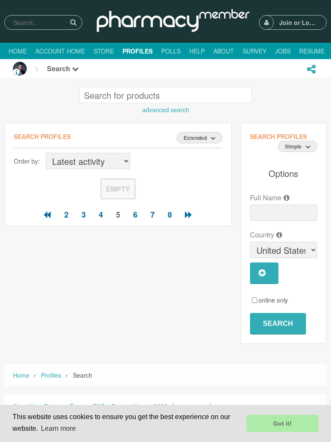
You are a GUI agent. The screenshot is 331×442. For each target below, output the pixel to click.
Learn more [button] (58, 428)
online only (273, 300)
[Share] (311, 69)
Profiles (51, 375)
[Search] (73, 22)
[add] (264, 273)
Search (59, 68)
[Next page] (189, 214)
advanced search (165, 109)
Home (21, 375)
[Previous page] (47, 214)
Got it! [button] (282, 423)
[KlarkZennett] (20, 69)
